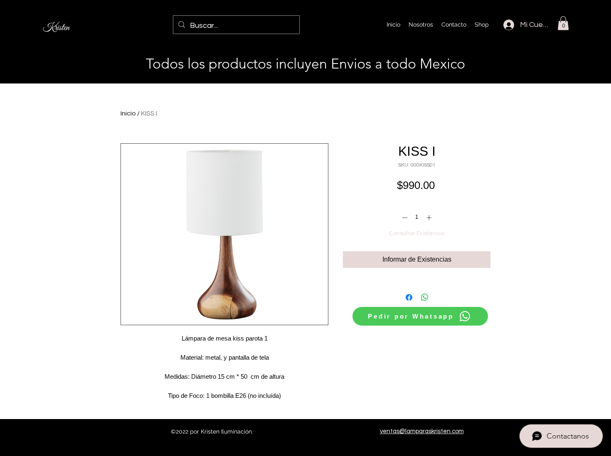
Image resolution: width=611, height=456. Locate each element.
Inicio (128, 113)
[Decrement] (404, 218)
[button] (563, 23)
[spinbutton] (417, 218)
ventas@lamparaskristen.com (422, 431)
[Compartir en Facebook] (409, 297)
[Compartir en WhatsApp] (425, 297)
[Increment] (430, 218)
